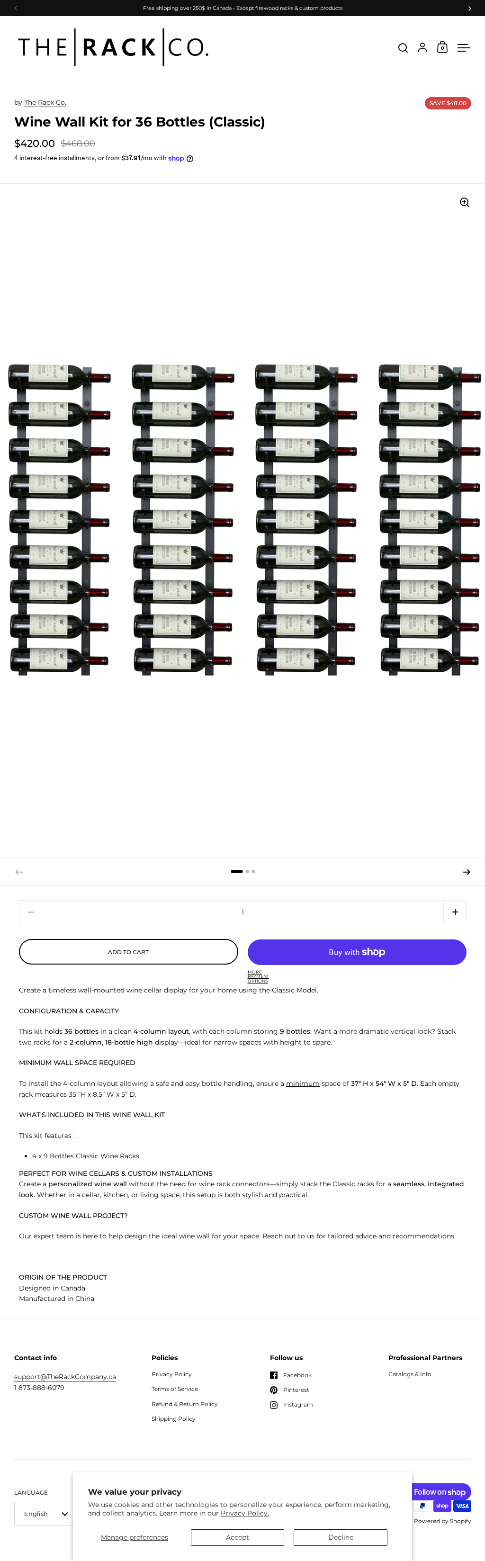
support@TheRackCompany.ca (65, 1376)
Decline (340, 1537)
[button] (236, 871)
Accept (237, 1537)
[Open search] (403, 48)
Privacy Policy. (245, 1513)
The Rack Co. (45, 102)
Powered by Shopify (442, 1521)
